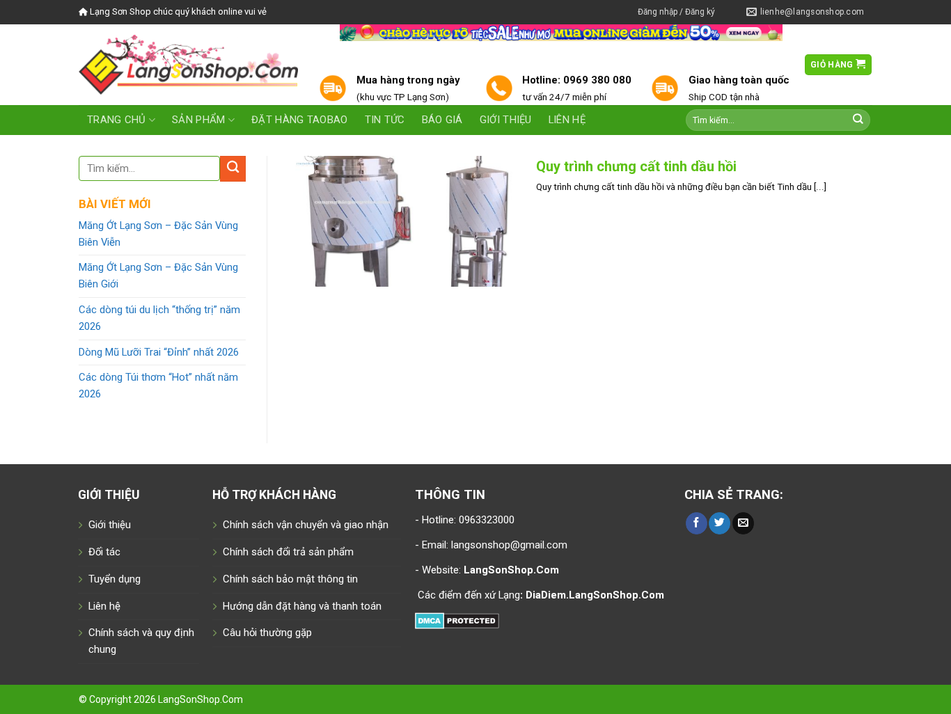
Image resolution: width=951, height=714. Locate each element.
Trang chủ (116, 119)
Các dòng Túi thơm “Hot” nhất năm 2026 (158, 385)
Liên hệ (567, 119)
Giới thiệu (506, 119)
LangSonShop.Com (200, 699)
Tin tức (385, 119)
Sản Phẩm (198, 119)
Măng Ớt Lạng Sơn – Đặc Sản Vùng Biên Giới (158, 275)
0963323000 (485, 520)
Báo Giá (442, 119)
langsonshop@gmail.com (509, 545)
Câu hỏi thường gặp (267, 632)
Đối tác (104, 552)
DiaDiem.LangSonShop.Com (595, 595)
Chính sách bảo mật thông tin (290, 579)
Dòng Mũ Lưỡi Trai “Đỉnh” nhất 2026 (159, 352)
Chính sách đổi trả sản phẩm (288, 552)
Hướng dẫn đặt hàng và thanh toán (302, 606)
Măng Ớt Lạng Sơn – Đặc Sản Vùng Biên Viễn (158, 233)
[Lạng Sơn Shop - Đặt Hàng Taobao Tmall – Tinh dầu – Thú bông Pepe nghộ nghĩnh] (188, 64)
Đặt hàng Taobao (299, 119)
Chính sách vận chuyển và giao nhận (305, 524)
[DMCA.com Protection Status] (457, 619)
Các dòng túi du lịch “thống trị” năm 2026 (159, 318)
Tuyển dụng (114, 579)
